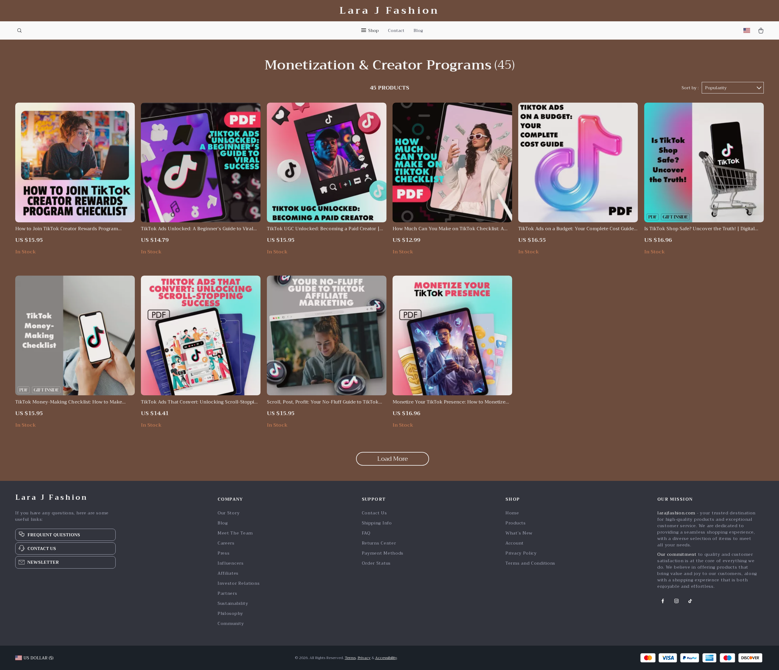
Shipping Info (377, 523)
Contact (396, 30)
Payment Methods (383, 553)
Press (224, 553)
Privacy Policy (521, 553)
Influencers (231, 563)
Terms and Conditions (530, 563)
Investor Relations (239, 583)
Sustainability (233, 603)
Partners (227, 593)
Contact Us (374, 513)
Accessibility (386, 658)
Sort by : (690, 87)
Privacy (364, 658)
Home (512, 513)
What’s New (519, 533)
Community (231, 623)
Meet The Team (235, 533)
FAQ (366, 533)
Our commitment (677, 554)
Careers (226, 543)
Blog (418, 30)
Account (514, 543)
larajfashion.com (676, 513)
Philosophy (230, 613)
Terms (350, 658)
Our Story (228, 513)
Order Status (376, 563)
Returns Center (379, 543)
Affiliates (228, 573)
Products (515, 523)
